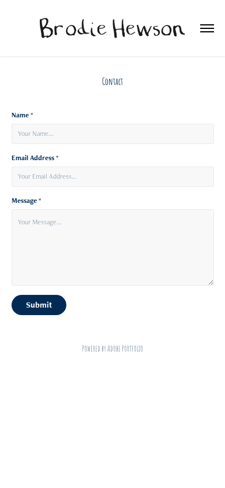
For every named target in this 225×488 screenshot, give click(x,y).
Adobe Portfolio (125, 348)
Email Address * (35, 157)
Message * (26, 200)
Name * (22, 115)
